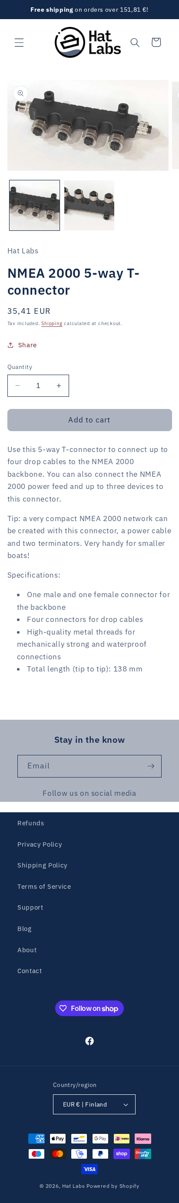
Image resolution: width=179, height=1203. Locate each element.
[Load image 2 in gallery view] (89, 205)
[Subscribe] (150, 766)
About (26, 949)
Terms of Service (44, 886)
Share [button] (27, 344)
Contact (29, 970)
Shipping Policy (42, 865)
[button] (19, 42)
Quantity (20, 366)
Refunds (30, 822)
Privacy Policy (39, 844)
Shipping (51, 323)
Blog (24, 928)
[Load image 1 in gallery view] (35, 205)
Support (30, 907)
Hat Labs (73, 1186)
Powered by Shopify (112, 1186)
